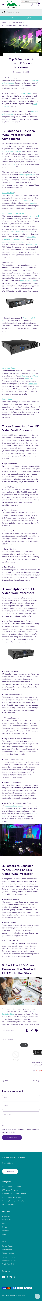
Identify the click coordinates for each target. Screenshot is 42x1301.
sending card (32, 244)
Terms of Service (8, 1257)
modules (33, 203)
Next (35, 1080)
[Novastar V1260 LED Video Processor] (19, 313)
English (26, 1)
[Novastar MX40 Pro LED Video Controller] (21, 347)
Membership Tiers (9, 1260)
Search (4, 1223)
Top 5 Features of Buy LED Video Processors (15, 25)
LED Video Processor (10, 1190)
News (4, 1227)
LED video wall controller (11, 151)
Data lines (24, 376)
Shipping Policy (8, 1253)
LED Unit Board (8, 193)
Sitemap (5, 1231)
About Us (6, 1216)
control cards (35, 216)
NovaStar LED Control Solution (14, 1193)
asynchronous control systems (13, 242)
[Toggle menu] (3, 4)
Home (4, 22)
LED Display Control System (13, 213)
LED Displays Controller (11, 1186)
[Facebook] (3, 1277)
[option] (21, 18)
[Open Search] (3, 12)
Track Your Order (8, 1264)
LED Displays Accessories (12, 1197)
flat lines (34, 376)
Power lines (32, 384)
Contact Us (6, 1220)
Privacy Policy (7, 1246)
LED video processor (24, 93)
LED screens (31, 237)
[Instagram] (7, 1277)
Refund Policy (7, 1250)
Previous (8, 1080)
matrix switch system (13, 806)
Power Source (7, 399)
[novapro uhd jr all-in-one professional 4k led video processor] (21, 663)
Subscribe (10, 1171)
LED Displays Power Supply (13, 1201)
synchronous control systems (23, 231)
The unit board (25, 200)
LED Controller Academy (15, 22)
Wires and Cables (9, 368)
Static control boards (28, 281)
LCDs (13, 164)
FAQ (4, 1234)
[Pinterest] (10, 1277)
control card (28, 378)
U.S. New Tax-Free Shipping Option (21, 18)
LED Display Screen (9, 1204)
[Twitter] (14, 1277)
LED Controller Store (17, 973)
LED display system (27, 174)
